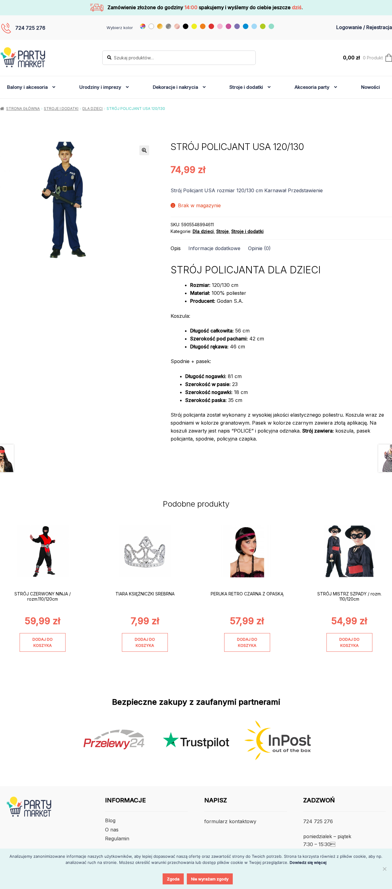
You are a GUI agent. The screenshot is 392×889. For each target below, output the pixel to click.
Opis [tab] (176, 248)
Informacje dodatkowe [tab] (214, 248)
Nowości (370, 87)
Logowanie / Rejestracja (364, 27)
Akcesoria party (312, 87)
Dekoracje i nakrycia (175, 87)
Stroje (222, 231)
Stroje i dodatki (246, 87)
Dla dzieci (92, 108)
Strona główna (23, 108)
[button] (144, 150)
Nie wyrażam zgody (209, 878)
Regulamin (117, 838)
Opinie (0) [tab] (259, 248)
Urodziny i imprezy (100, 87)
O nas (112, 830)
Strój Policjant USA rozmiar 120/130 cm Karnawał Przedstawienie (247, 190)
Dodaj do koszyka (42, 642)
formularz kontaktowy (230, 821)
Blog (110, 820)
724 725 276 (30, 28)
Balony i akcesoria (27, 87)
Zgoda (173, 878)
